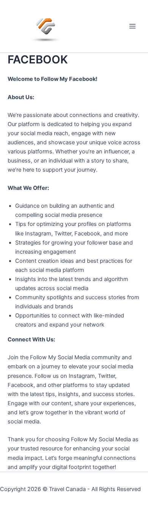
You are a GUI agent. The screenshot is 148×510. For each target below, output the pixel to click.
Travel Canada (67, 489)
